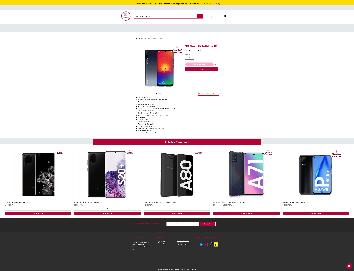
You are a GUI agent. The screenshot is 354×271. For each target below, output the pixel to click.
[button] (211, 16)
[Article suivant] (353, 182)
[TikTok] (211, 244)
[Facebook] (215, 3)
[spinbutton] (189, 57)
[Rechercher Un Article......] (200, 16)
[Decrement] (187, 57)
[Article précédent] (1, 182)
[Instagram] (218, 3)
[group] (177, 182)
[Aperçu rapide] (38, 174)
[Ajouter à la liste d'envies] (216, 64)
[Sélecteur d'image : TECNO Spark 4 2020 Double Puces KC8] (156, 93)
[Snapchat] (216, 244)
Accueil (138, 38)
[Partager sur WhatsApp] (186, 76)
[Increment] (192, 57)
